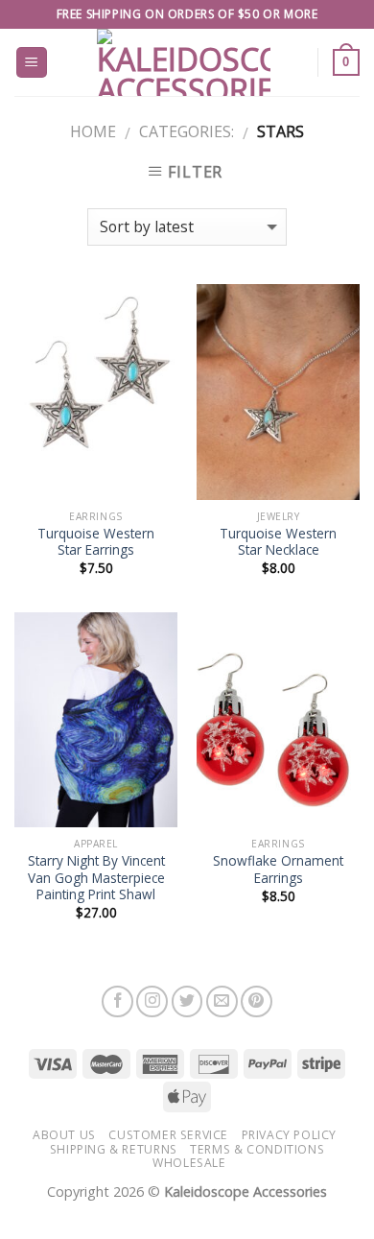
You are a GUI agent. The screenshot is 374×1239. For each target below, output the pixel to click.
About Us (64, 1135)
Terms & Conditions (257, 1149)
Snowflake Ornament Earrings (278, 869)
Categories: (186, 131)
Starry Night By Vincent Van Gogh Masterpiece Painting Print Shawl (96, 877)
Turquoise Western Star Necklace (278, 542)
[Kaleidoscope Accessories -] (183, 62)
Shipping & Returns (113, 1149)
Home (93, 131)
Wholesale (189, 1163)
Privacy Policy (290, 1135)
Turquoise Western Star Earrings (95, 542)
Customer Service (168, 1135)
